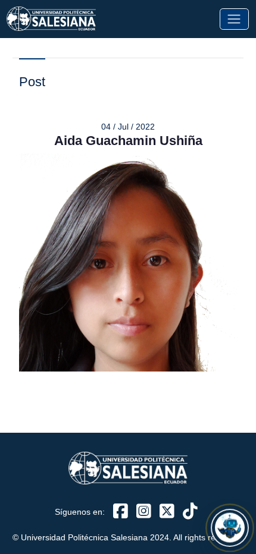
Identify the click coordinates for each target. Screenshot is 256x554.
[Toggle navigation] (234, 18)
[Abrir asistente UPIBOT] (230, 528)
